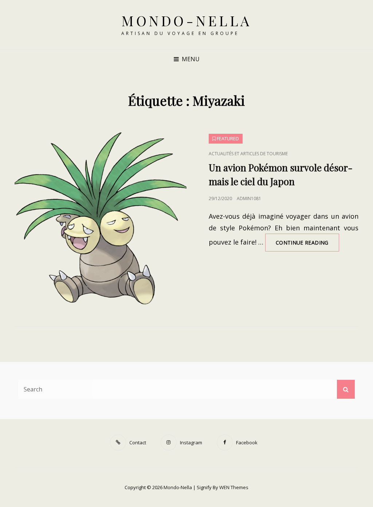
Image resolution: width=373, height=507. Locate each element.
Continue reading (307, 245)
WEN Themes (233, 487)
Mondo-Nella (186, 20)
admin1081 (249, 198)
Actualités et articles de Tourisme (248, 154)
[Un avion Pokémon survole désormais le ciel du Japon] (100, 218)
